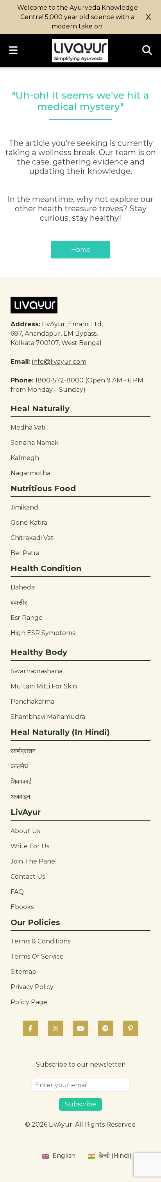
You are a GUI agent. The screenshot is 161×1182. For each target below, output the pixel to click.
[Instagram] (55, 1028)
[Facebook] (30, 1028)
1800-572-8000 (59, 380)
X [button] (148, 17)
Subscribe (80, 1104)
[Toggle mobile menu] (13, 50)
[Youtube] (80, 1028)
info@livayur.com (59, 361)
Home (80, 249)
